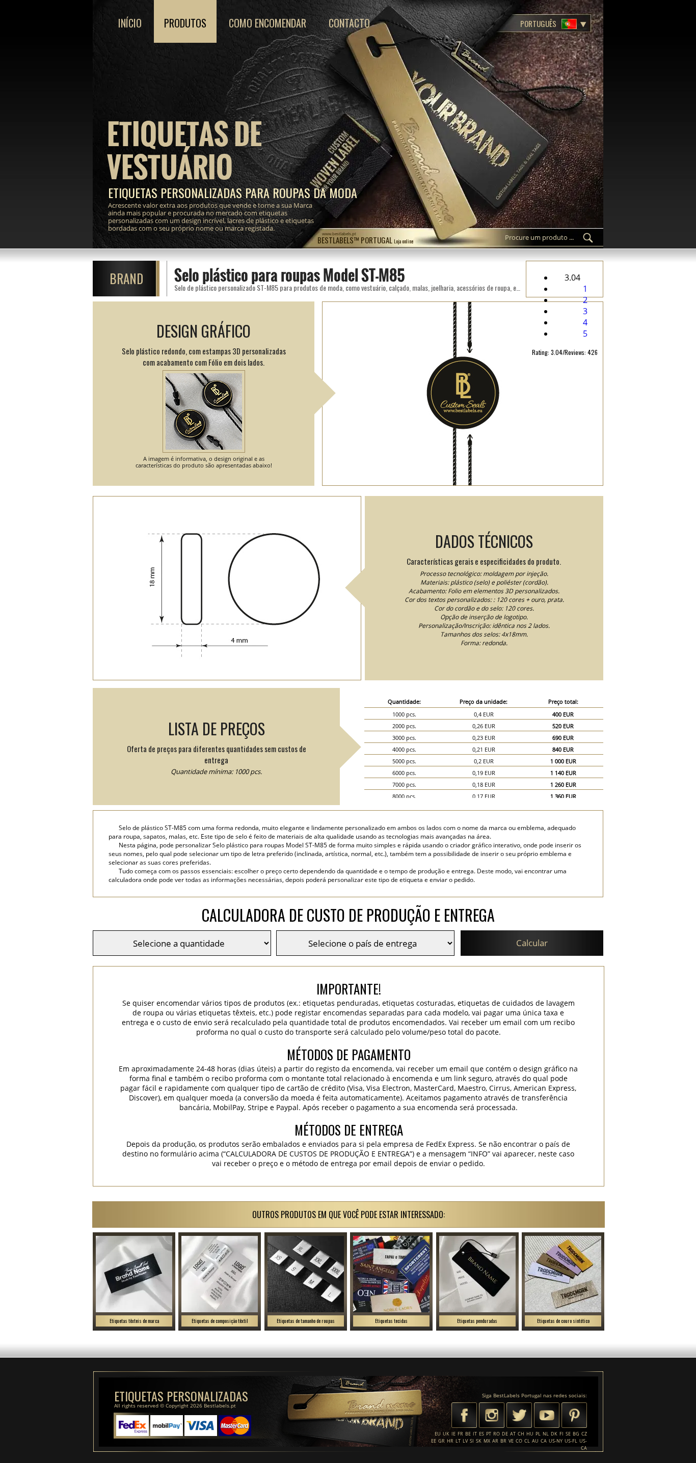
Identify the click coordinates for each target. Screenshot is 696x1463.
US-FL (571, 1441)
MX (487, 1441)
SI (472, 1441)
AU (535, 1441)
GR (441, 1441)
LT (458, 1441)
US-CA (583, 1444)
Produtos (185, 23)
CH (521, 1433)
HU (529, 1433)
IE (453, 1433)
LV (465, 1441)
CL (527, 1441)
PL (538, 1433)
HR (450, 1441)
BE (468, 1433)
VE (511, 1441)
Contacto (349, 23)
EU (438, 1433)
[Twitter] (519, 1416)
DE (505, 1433)
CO (519, 1441)
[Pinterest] (574, 1416)
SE (568, 1433)
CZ (584, 1433)
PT (488, 1433)
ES (481, 1433)
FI (561, 1433)
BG (576, 1433)
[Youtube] (546, 1416)
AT (513, 1433)
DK (554, 1433)
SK (478, 1441)
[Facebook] (464, 1416)
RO (496, 1433)
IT (475, 1433)
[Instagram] (491, 1416)
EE (433, 1441)
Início (130, 23)
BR (503, 1441)
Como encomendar (267, 23)
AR (495, 1441)
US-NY (556, 1441)
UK (446, 1433)
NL (546, 1433)
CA (544, 1441)
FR (460, 1433)
